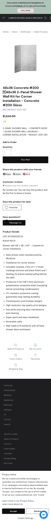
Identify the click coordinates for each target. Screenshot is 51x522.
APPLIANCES (9, 390)
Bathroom (26, 31)
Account (7, 444)
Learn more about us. (12, 504)
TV (5, 415)
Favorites (35, 358)
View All (7, 424)
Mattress (7, 410)
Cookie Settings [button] (25, 518)
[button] (25, 11)
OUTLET (7, 420)
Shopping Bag (16, 368)
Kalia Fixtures (41, 31)
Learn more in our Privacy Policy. (18, 500)
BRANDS (7, 395)
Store (14, 31)
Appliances (8, 400)
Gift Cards (8, 463)
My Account (35, 348)
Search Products (15, 348)
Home (6, 31)
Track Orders (15, 358)
